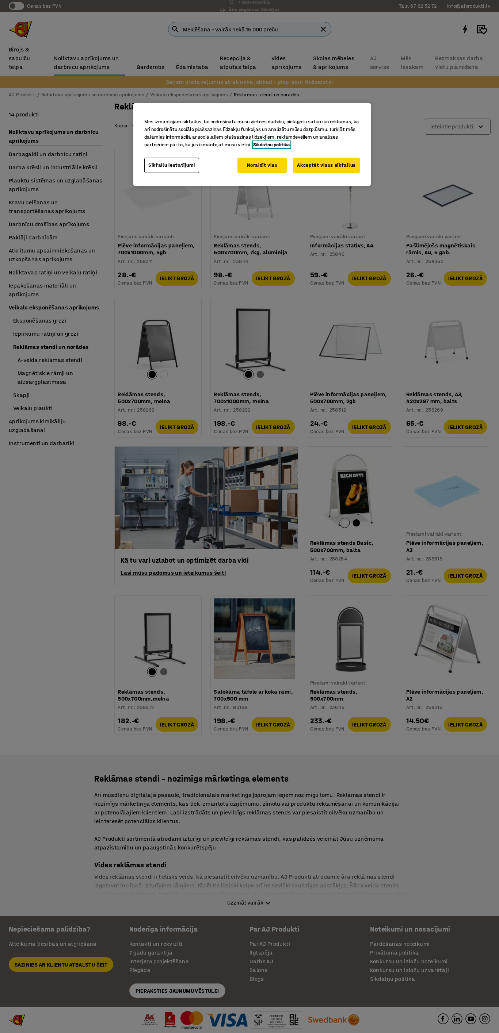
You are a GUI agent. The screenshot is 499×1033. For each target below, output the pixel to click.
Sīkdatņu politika (271, 145)
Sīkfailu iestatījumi (171, 165)
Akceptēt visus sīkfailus (326, 165)
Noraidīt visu (262, 165)
